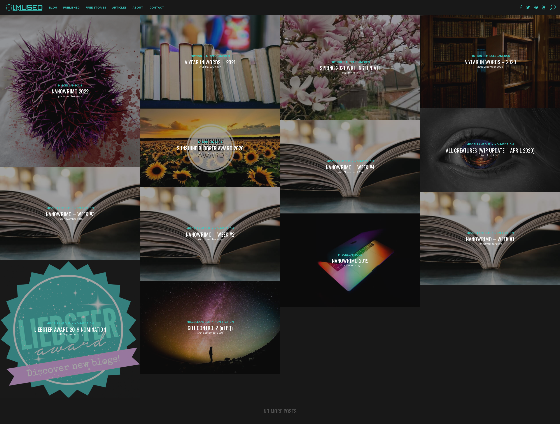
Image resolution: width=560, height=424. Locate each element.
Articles (119, 7)
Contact (156, 7)
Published (71, 7)
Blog (53, 7)
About (138, 7)
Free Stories (96, 7)
